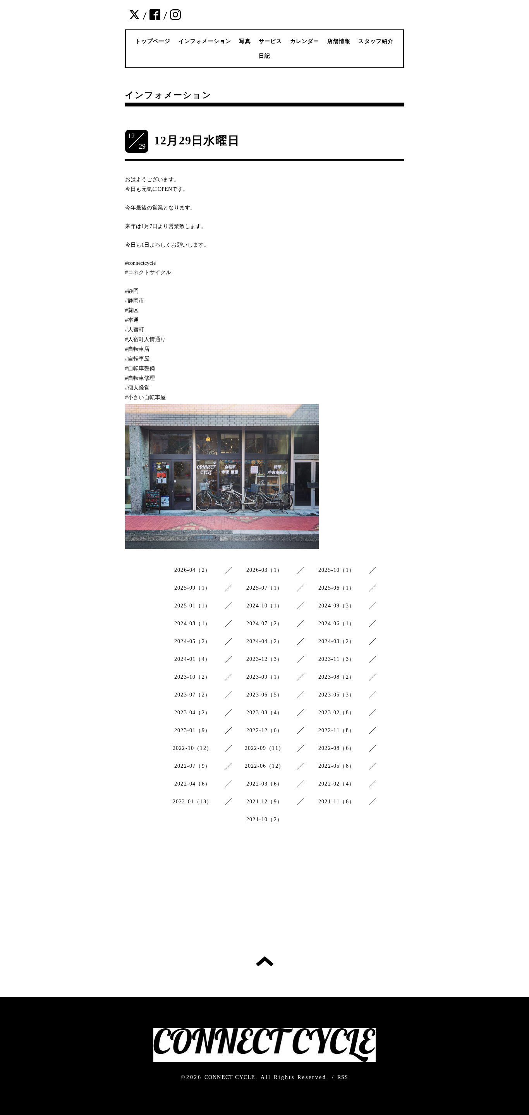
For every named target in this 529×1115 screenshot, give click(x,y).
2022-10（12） (192, 748)
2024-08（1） (192, 623)
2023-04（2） (192, 712)
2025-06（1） (336, 588)
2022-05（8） (336, 766)
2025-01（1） (192, 606)
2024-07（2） (264, 623)
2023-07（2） (192, 695)
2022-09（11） (264, 748)
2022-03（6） (264, 784)
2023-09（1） (264, 677)
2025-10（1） (336, 570)
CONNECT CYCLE (230, 1077)
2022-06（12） (264, 766)
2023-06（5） (264, 695)
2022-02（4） (336, 784)
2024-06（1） (336, 623)
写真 (245, 41)
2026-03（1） (264, 570)
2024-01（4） (192, 659)
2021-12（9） (264, 802)
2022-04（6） (192, 784)
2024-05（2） (192, 641)
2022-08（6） (336, 748)
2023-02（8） (336, 712)
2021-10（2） (264, 819)
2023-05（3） (336, 695)
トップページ (152, 41)
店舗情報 (339, 41)
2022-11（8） (336, 730)
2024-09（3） (336, 606)
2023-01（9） (192, 730)
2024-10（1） (264, 606)
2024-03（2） (336, 641)
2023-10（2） (192, 677)
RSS (343, 1077)
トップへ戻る (264, 961)
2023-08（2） (336, 677)
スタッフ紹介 (375, 41)
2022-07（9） (192, 766)
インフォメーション (205, 41)
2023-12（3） (264, 659)
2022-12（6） (264, 730)
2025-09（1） (192, 588)
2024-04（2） (264, 641)
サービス (270, 41)
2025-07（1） (264, 588)
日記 (264, 56)
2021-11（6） (336, 802)
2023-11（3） (336, 659)
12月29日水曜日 (197, 140)
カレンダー (304, 41)
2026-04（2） (192, 570)
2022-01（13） (192, 802)
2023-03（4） (264, 712)
